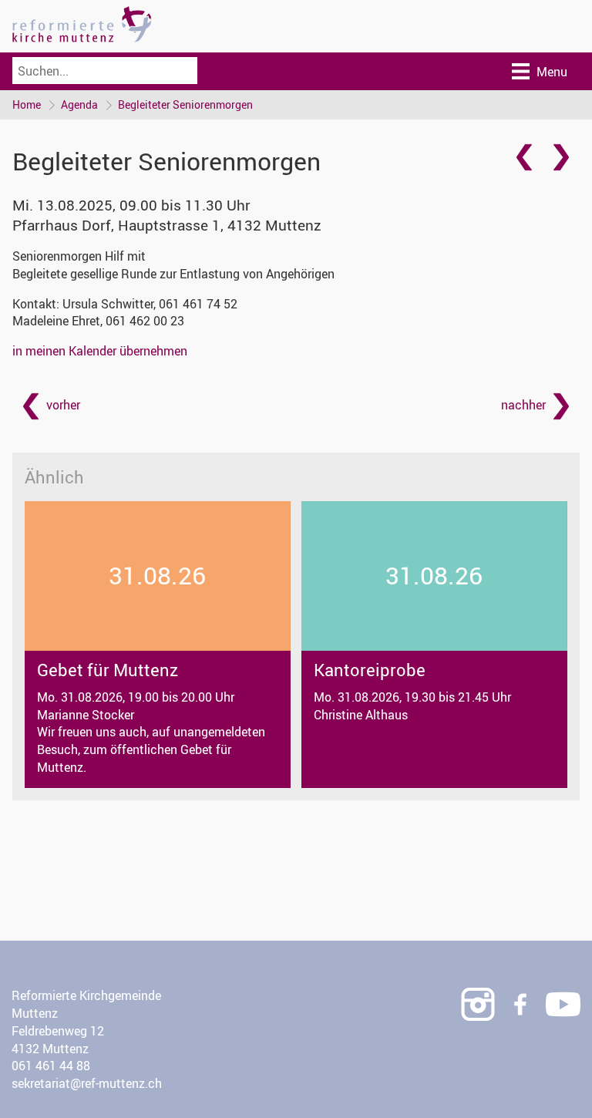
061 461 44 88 (51, 1065)
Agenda (79, 104)
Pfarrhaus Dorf (166, 225)
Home (26, 104)
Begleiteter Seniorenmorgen (185, 104)
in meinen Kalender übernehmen (99, 350)
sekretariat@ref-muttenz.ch (87, 1083)
